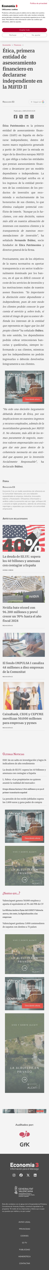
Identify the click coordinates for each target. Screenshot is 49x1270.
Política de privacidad (38, 3)
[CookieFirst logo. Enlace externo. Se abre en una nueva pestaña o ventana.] (9, 6)
